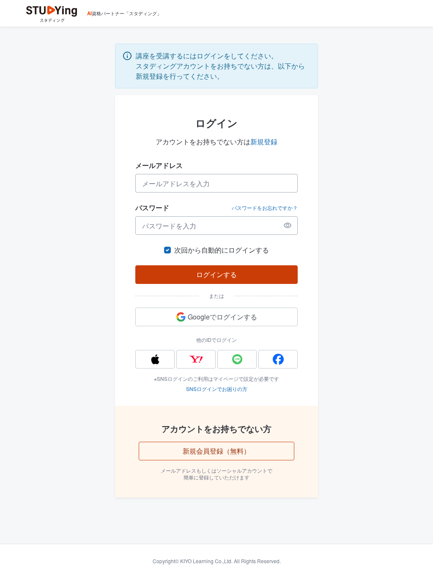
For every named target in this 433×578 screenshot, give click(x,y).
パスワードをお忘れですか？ (265, 207)
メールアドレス (159, 165)
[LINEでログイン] (237, 359)
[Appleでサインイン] (155, 359)
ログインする (216, 274)
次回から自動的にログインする (221, 250)
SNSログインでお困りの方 (216, 388)
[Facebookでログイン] (278, 359)
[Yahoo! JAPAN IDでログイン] (196, 359)
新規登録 (263, 141)
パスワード (152, 207)
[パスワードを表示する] (287, 225)
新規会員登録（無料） (216, 451)
